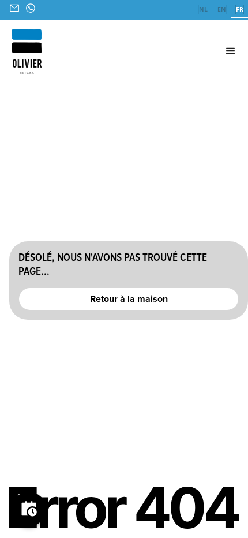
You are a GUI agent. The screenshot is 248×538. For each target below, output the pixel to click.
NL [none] (203, 9)
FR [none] (239, 9)
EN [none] (221, 9)
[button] (211, 51)
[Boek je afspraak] (29, 509)
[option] (203, 10)
